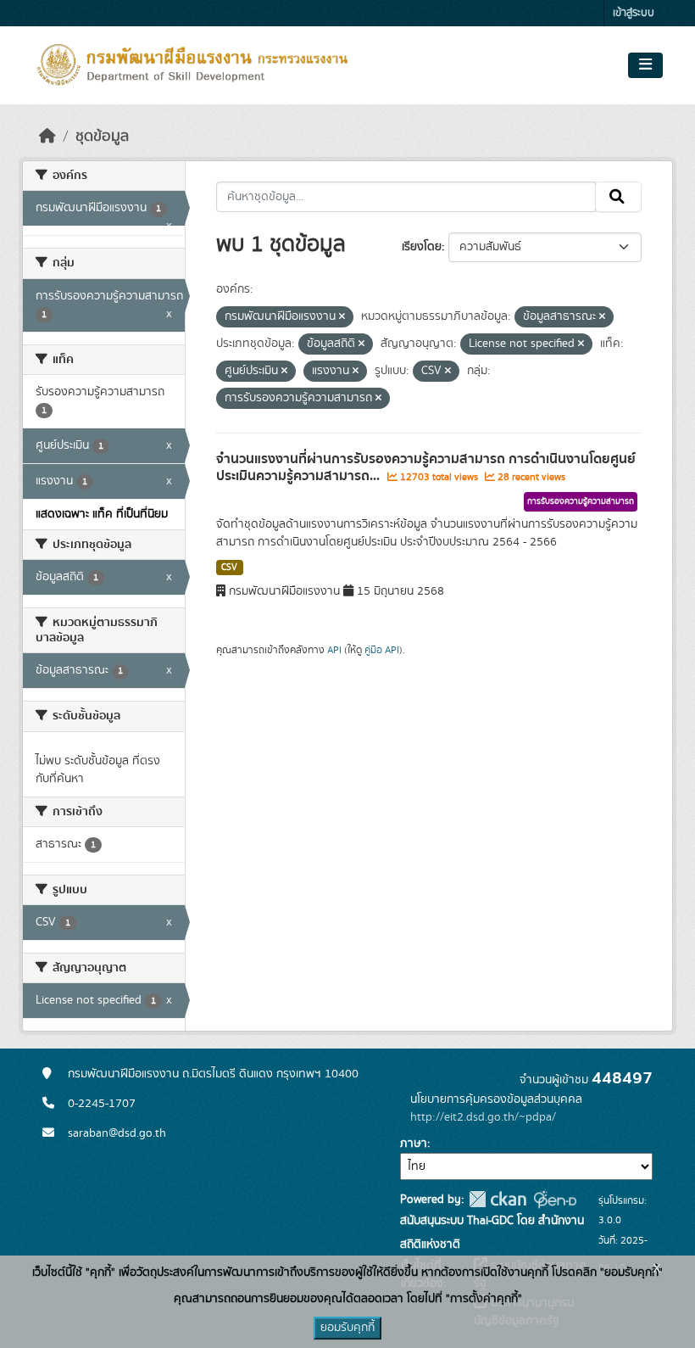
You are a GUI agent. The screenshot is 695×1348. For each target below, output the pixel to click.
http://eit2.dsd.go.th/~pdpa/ (483, 1117)
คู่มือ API (381, 649)
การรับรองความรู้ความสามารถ (580, 501)
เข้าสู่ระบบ (633, 13)
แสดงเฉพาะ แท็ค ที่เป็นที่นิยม (102, 514)
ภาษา (413, 1143)
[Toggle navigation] (645, 65)
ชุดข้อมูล (102, 137)
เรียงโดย (422, 246)
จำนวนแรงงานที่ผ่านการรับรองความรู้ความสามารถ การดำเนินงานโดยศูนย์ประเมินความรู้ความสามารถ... (426, 468)
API (334, 649)
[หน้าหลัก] (47, 137)
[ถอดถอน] (342, 317)
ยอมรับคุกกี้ (347, 1327)
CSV (229, 567)
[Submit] (618, 197)
